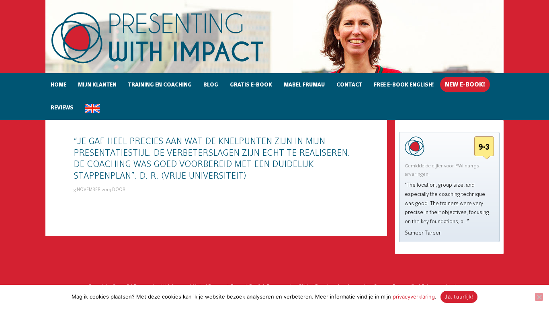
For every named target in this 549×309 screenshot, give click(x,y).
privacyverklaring (414, 296)
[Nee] (539, 297)
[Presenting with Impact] (171, 64)
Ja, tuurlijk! (459, 296)
